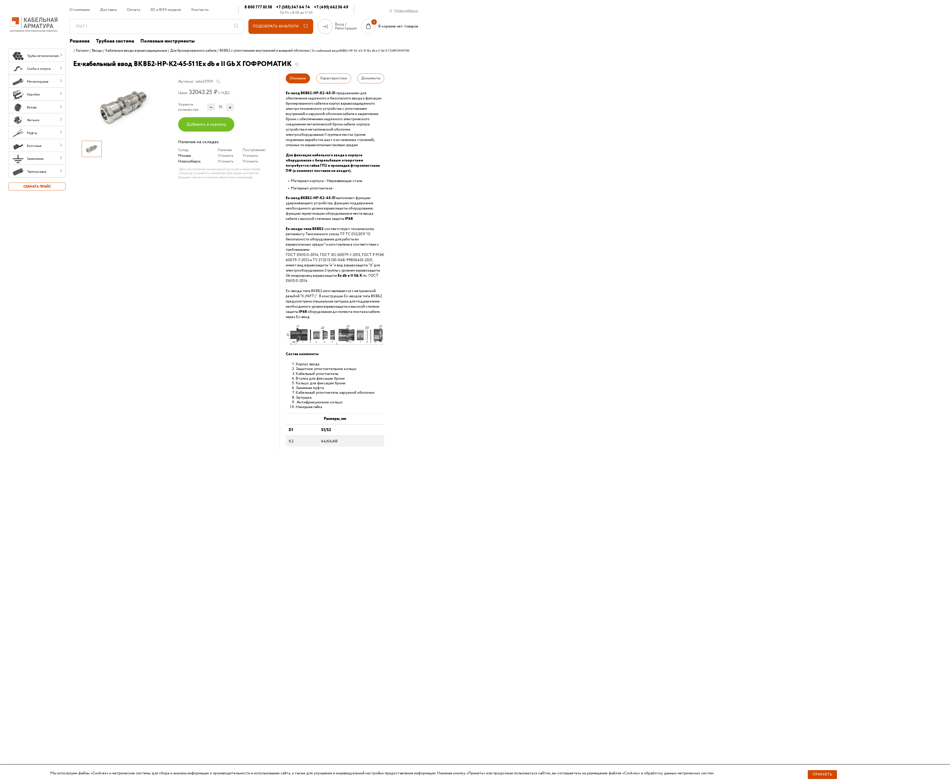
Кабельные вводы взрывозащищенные (136, 50)
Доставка (108, 10)
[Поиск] (236, 26)
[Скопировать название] (297, 64)
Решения (80, 41)
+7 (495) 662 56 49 (331, 7)
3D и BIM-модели (165, 10)
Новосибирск (406, 10)
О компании (80, 10)
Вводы (97, 50)
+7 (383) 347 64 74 (293, 7)
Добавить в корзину (206, 124)
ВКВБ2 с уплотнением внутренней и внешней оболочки (264, 50)
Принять (822, 774)
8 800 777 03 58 (258, 7)
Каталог (82, 50)
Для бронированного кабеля (193, 50)
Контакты (200, 10)
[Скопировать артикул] (218, 81)
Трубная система (115, 41)
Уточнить (226, 156)
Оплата (133, 10)
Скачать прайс (37, 186)
